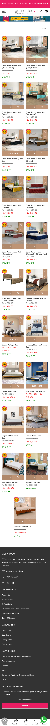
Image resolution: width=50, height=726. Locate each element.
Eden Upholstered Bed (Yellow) (11, 206)
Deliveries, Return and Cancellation (16, 656)
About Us (6, 595)
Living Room (7, 630)
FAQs (4, 679)
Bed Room (6, 635)
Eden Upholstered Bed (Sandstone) (11, 253)
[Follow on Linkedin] (13, 582)
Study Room (7, 644)
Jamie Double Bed (33, 436)
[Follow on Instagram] (8, 582)
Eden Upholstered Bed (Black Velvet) (11, 67)
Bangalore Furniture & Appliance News (18, 675)
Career (5, 666)
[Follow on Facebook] (3, 582)
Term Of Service (8, 618)
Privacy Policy (7, 599)
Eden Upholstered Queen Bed (12, 160)
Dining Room (7, 639)
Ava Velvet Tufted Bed (35, 391)
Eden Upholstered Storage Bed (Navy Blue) (36, 253)
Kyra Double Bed (33, 482)
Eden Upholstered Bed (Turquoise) (35, 113)
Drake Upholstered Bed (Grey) (36, 299)
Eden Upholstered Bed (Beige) (11, 113)
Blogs (4, 670)
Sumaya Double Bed (22, 527)
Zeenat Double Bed (10, 482)
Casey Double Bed (9, 391)
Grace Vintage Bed (10, 345)
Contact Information (10, 613)
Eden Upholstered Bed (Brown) (35, 160)
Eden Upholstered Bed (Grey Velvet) (35, 67)
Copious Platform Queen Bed (12, 437)
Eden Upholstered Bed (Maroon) (35, 206)
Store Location (8, 661)
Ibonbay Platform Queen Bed (36, 346)
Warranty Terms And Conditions (15, 609)
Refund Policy (7, 604)
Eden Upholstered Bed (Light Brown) (11, 299)
